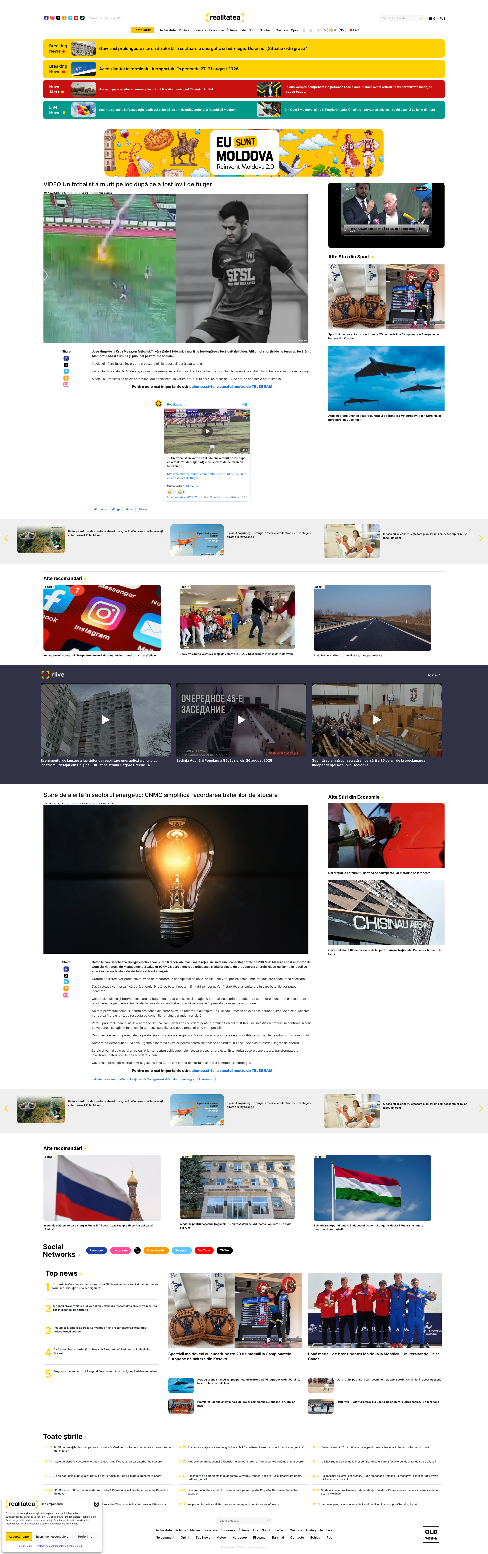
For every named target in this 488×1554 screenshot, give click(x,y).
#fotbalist (100, 509)
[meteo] (318, 30)
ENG (432, 18)
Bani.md (278, 1537)
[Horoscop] (304, 30)
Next (485, 534)
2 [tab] (243, 776)
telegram (70, 18)
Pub (121, 18)
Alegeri (195, 1530)
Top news (61, 1273)
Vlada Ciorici (105, 192)
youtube (76, 18)
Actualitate (168, 30)
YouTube (204, 1250)
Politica (184, 30)
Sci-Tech (266, 30)
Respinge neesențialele (52, 1536)
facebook (46, 18)
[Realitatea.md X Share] (66, 365)
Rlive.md (259, 1537)
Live (356, 29)
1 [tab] (239, 776)
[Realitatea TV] (342, 29)
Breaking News (58, 48)
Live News (54, 110)
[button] (96, 1504)
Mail (66, 385)
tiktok (82, 18)
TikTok (225, 1250)
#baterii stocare (104, 1079)
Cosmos (282, 30)
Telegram (66, 371)
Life (243, 30)
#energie (188, 1079)
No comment (165, 1537)
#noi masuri (206, 1079)
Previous (3, 534)
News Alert (54, 89)
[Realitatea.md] (431, 1534)
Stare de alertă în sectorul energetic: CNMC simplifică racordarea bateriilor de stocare (160, 794)
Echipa (110, 18)
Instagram (121, 1250)
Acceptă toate (19, 1536)
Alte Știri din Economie (354, 797)
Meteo (221, 1537)
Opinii (295, 30)
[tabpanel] (105, 726)
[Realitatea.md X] (58, 17)
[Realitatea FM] (330, 29)
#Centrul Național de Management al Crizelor (149, 1079)
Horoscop (239, 1537)
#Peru (143, 509)
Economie (216, 30)
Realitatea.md (106, 803)
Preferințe (85, 1536)
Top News (203, 1537)
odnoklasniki (64, 18)
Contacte (95, 18)
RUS (442, 18)
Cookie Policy (25, 1545)
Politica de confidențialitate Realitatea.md (59, 1545)
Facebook (66, 358)
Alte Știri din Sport (349, 256)
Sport (253, 30)
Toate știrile (143, 30)
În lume (232, 30)
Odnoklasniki (66, 378)
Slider (85, 803)
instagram (52, 18)
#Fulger (117, 509)
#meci (130, 509)
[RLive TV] (53, 675)
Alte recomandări (62, 578)
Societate (199, 30)
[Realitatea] (264, 18)
